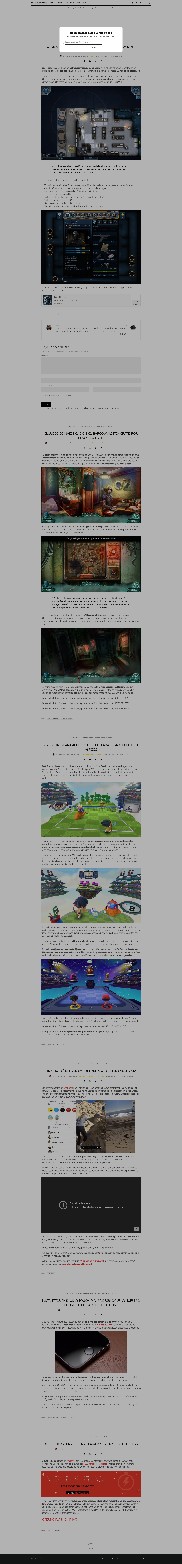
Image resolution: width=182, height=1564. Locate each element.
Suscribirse (110, 42)
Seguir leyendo (90, 47)
